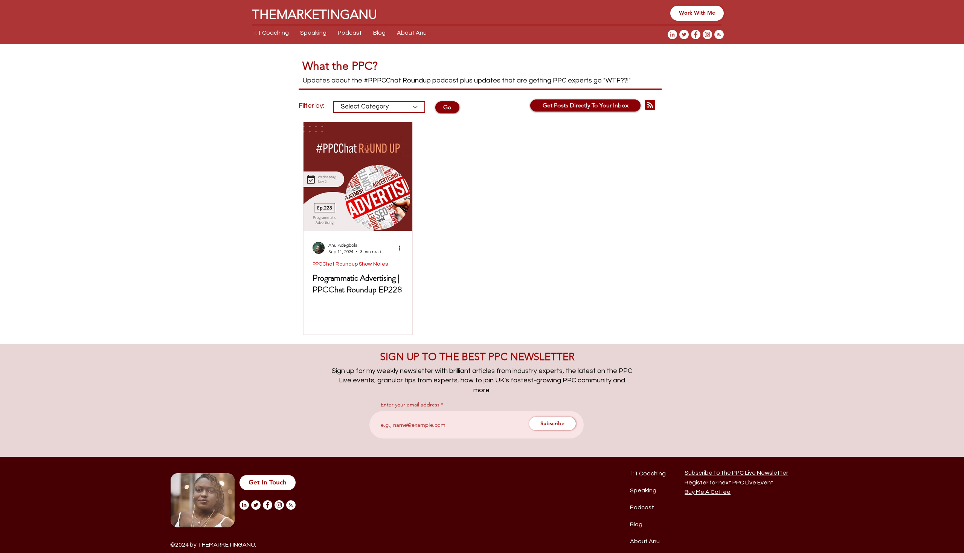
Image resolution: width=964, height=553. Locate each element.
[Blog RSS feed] (650, 105)
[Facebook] (695, 34)
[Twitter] (684, 34)
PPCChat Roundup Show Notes (350, 264)
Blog (636, 524)
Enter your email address (410, 404)
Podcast (642, 507)
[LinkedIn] (672, 34)
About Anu (645, 541)
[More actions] (402, 247)
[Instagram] (707, 34)
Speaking (643, 490)
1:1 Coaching (648, 474)
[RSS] (719, 34)
